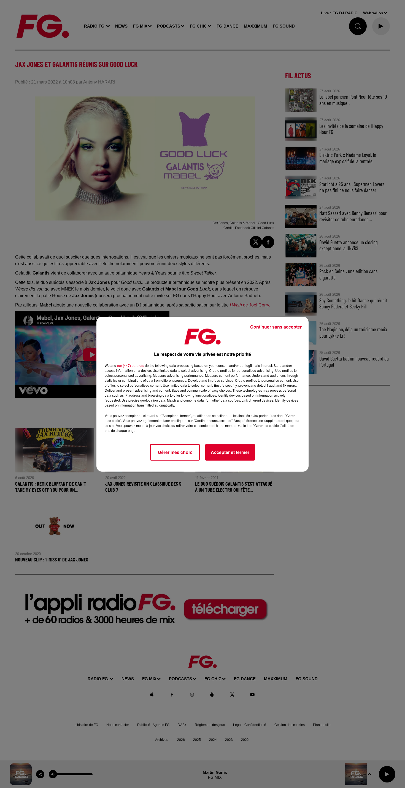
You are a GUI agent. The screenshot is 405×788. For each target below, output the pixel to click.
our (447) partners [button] (130, 365)
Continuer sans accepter (276, 327)
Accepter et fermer (230, 452)
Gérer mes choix (175, 452)
